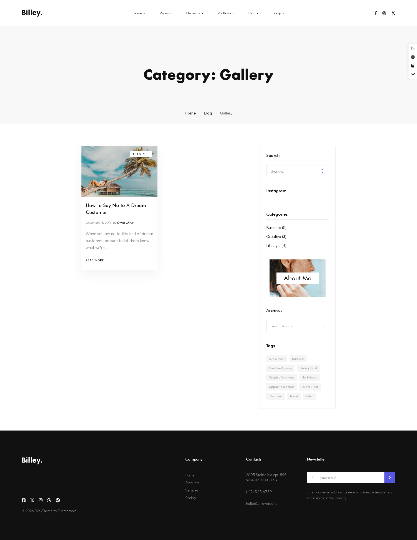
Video (309, 396)
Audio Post (277, 359)
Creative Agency (280, 368)
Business (276, 227)
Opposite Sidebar (281, 387)
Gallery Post (308, 368)
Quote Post (309, 387)
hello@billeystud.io (262, 503)
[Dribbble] (49, 500)
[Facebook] (375, 13)
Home (190, 113)
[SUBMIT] (389, 477)
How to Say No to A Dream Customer (116, 208)
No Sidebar (310, 377)
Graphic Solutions (281, 377)
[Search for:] (297, 171)
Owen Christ (125, 222)
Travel (294, 396)
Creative (276, 236)
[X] (393, 13)
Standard (275, 396)
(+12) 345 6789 (259, 492)
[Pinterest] (57, 500)
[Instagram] (384, 13)
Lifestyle (276, 245)
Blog (208, 113)
